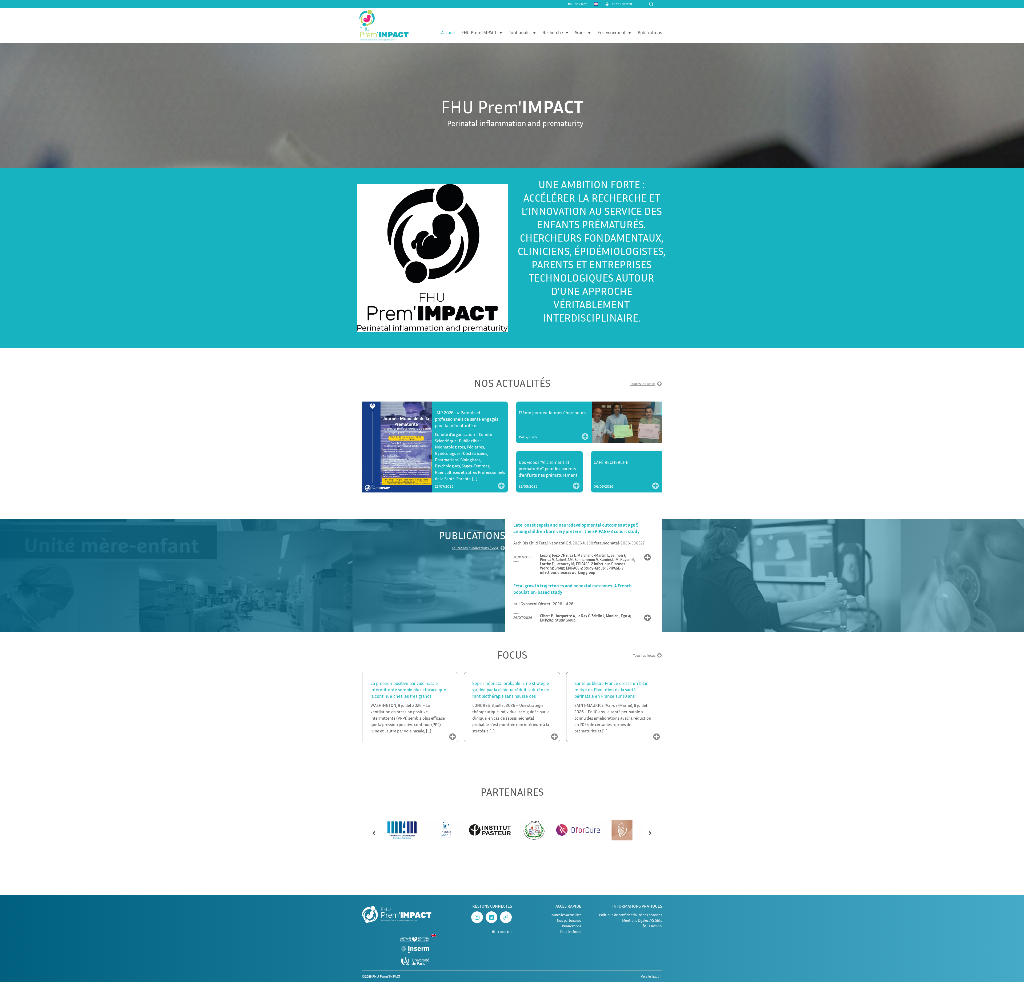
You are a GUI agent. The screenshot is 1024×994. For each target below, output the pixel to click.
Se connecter (622, 4)
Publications (650, 32)
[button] (374, 830)
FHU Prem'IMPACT (386, 976)
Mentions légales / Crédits (642, 920)
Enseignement (611, 32)
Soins (580, 32)
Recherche (552, 32)
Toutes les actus (642, 384)
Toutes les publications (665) (475, 548)
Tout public (520, 32)
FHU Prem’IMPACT (479, 32)
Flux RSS (655, 926)
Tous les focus (644, 656)
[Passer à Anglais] (596, 4)
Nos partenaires (569, 920)
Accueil (448, 32)
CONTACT (581, 4)
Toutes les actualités (565, 914)
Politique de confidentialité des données (630, 914)
